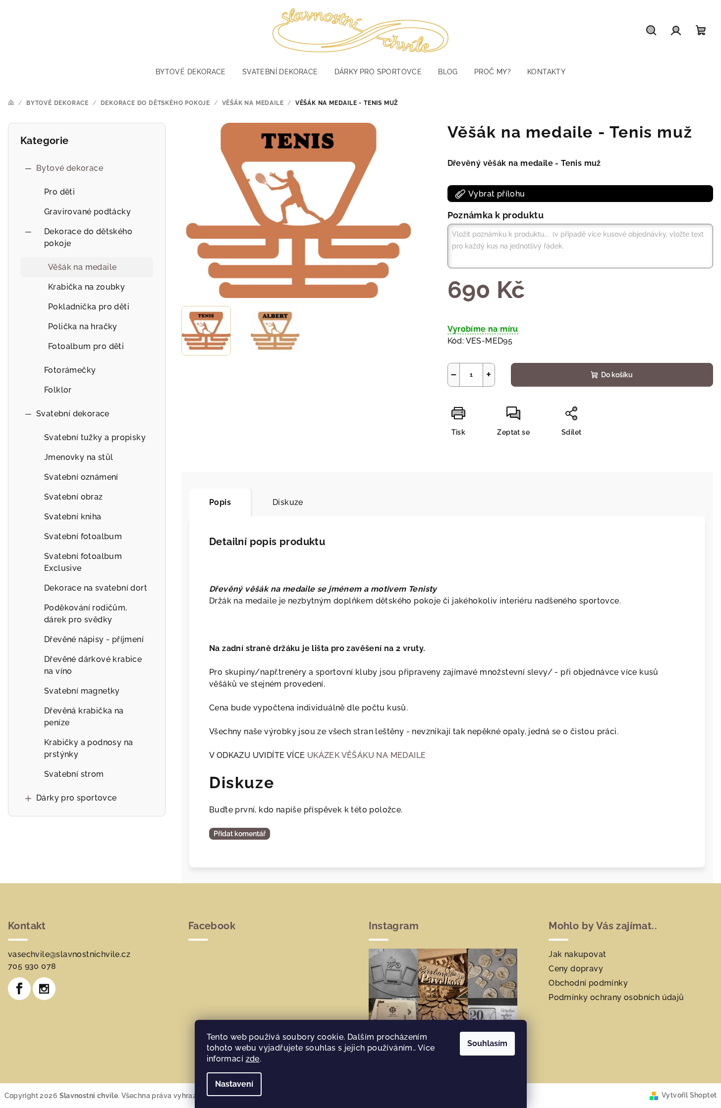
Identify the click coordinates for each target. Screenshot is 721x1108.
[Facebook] (19, 988)
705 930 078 (32, 966)
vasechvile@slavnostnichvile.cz (69, 954)
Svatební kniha (73, 516)
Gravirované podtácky (87, 211)
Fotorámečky (70, 370)
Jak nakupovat (577, 954)
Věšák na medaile (82, 267)
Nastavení (234, 1084)
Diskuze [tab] (288, 502)
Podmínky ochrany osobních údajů (616, 997)
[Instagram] (44, 988)
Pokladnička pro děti (88, 306)
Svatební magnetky (82, 691)
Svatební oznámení (81, 477)
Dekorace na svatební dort (95, 588)
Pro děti (59, 192)
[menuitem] (191, 71)
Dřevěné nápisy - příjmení (94, 639)
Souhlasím (487, 1043)
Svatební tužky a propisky (95, 437)
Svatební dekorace (73, 413)
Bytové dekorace (69, 168)
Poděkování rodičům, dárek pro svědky (85, 613)
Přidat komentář (240, 834)
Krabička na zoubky (86, 287)
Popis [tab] (220, 502)
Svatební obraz (73, 497)
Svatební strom (74, 774)
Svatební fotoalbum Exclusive (83, 562)
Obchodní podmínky (588, 983)
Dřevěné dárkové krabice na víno (93, 665)
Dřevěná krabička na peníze (84, 716)
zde (253, 1058)
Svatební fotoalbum (83, 536)
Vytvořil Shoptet (689, 1095)
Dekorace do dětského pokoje (88, 237)
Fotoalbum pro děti (86, 346)
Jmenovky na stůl (78, 457)
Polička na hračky (82, 326)
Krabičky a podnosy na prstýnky (88, 748)
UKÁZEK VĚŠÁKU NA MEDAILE (366, 755)
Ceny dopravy (576, 968)
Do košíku (617, 375)
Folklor (58, 390)
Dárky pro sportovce (76, 798)
